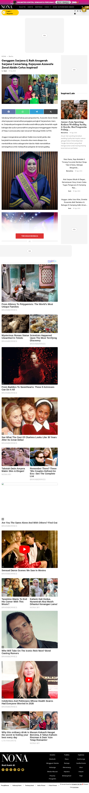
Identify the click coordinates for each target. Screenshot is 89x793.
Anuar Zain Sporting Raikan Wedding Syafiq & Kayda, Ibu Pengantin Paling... (74, 126)
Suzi (5, 71)
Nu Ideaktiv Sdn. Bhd (77, 784)
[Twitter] (80, 11)
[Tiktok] (14, 769)
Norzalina (64, 132)
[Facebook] (75, 11)
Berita (11, 56)
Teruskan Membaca (29, 236)
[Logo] (6, 6)
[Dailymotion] (75, 14)
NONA (4, 56)
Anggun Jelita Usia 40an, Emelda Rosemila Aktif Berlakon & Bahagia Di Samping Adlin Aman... (74, 202)
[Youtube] (18, 769)
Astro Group (75, 787)
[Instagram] (77, 11)
